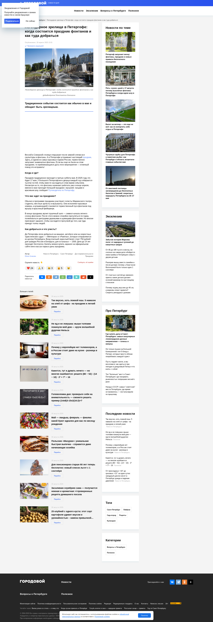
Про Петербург (116, 310)
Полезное (133, 11)
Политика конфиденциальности (49, 604)
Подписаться (12, 21)
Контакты (144, 604)
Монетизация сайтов (27, 604)
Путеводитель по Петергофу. (61, 190)
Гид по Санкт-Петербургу (156, 608)
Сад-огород (111, 515)
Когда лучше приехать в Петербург (74, 608)
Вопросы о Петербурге (113, 11)
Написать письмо (156, 604)
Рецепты (122, 515)
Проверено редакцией (35, 46)
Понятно (144, 615)
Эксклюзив (92, 11)
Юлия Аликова (30, 256)
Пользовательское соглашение (75, 604)
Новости (78, 11)
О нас (137, 604)
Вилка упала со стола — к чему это (45, 608)
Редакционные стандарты (122, 604)
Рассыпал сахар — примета (134, 608)
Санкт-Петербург (113, 510)
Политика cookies (95, 604)
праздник (87, 157)
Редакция (107, 604)
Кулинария (111, 521)
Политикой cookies (102, 617)
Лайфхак (126, 510)
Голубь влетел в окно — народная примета (105, 608)
